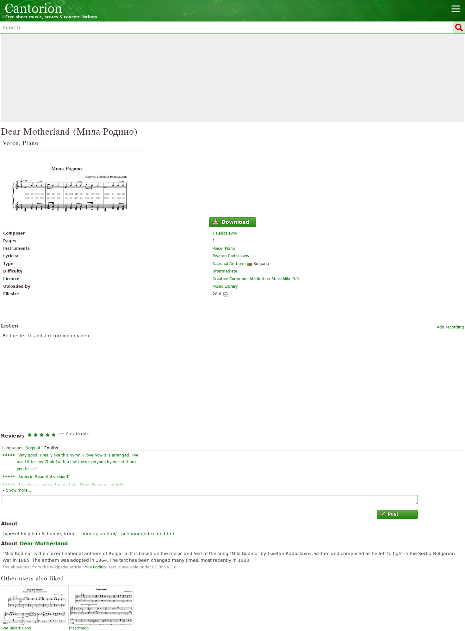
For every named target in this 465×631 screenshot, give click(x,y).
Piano (230, 248)
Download (235, 222)
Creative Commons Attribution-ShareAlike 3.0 (256, 279)
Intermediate (225, 271)
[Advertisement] (232, 78)
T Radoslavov (225, 233)
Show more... (18, 490)
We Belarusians (17, 628)
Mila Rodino (95, 567)
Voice (217, 248)
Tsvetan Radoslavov (231, 256)
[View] (232, 182)
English (51, 448)
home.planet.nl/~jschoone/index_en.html (127, 533)
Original (32, 448)
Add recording (450, 327)
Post (393, 514)
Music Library (225, 286)
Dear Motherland (44, 544)
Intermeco (79, 628)
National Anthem (229, 263)
